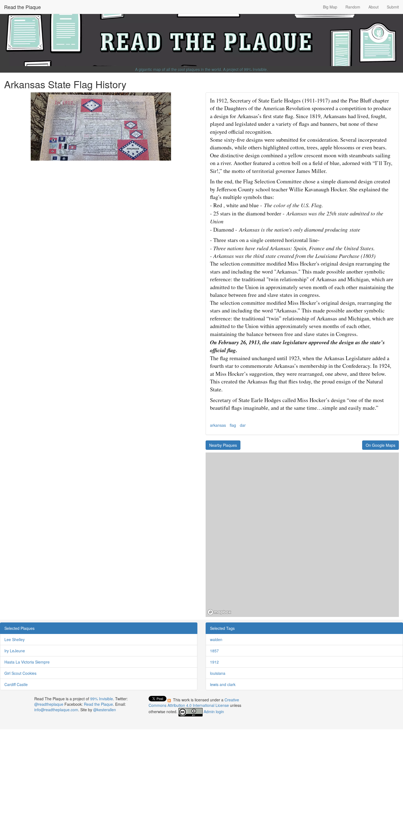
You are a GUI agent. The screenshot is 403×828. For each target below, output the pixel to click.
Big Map (330, 7)
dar (243, 425)
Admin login (214, 711)
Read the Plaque (22, 6)
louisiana (217, 673)
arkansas (218, 425)
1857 (214, 650)
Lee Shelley (14, 639)
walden (216, 639)
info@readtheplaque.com (56, 709)
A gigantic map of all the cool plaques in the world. (178, 69)
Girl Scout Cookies (20, 673)
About (373, 7)
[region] (302, 535)
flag (233, 425)
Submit (393, 7)
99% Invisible (255, 69)
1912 (214, 662)
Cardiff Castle (16, 684)
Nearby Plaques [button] (223, 445)
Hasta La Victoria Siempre (27, 662)
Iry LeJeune (14, 650)
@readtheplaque (48, 704)
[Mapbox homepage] (219, 612)
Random (352, 7)
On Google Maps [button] (380, 445)
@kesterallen (104, 709)
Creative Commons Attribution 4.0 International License (194, 702)
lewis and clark (222, 684)
